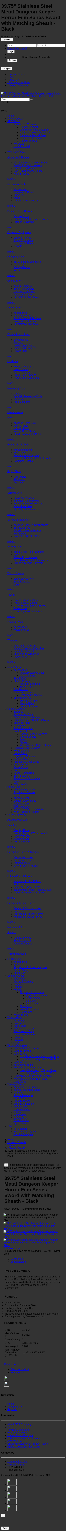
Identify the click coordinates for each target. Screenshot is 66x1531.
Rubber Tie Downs (24, 222)
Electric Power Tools (18, 334)
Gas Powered (21, 689)
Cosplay (11, 825)
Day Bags (19, 1023)
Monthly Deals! (22, 146)
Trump (17, 149)
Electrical (19, 195)
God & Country (22, 1098)
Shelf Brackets (21, 775)
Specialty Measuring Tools (28, 396)
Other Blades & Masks (26, 865)
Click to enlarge (12, 1248)
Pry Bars (18, 482)
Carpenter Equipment (19, 232)
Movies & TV (20, 1117)
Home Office (20, 753)
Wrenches (12, 640)
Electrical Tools (22, 723)
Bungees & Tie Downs (19, 211)
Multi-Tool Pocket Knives (27, 887)
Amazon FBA (14, 1441)
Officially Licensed (23, 692)
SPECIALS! (13, 121)
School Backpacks (24, 773)
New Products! (15, 118)
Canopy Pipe (21, 1062)
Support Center (16, 74)
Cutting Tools (14, 280)
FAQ (10, 77)
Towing (11, 595)
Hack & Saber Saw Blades (28, 171)
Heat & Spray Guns (24, 345)
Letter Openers (22, 863)
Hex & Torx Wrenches (25, 651)
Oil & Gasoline (21, 1120)
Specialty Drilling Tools (26, 324)
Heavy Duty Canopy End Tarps (30, 1078)
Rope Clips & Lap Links (26, 377)
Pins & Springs (22, 372)
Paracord (18, 1039)
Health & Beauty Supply (27, 748)
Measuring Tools (16, 388)
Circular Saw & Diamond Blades (31, 162)
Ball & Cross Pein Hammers (29, 552)
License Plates (22, 1109)
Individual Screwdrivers (26, 501)
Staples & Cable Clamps (27, 778)
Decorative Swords (24, 860)
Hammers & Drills (23, 461)
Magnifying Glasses (24, 756)
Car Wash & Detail (24, 192)
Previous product (19, 1369)
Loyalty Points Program (20, 1435)
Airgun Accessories (36, 995)
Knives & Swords (16, 814)
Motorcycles (20, 1115)
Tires (16, 584)
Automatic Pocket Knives (27, 881)
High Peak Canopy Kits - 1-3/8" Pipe (39, 1056)
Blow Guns (19, 452)
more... (11, 179)
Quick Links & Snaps (25, 375)
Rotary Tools (20, 351)
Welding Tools (15, 621)
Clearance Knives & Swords (35, 132)
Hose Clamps (21, 369)
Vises (17, 270)
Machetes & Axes (16, 927)
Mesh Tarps (20, 1081)
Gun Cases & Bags (24, 1031)
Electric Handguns (30, 684)
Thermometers (21, 803)
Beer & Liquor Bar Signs (27, 1090)
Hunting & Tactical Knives (21, 903)
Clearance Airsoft (29, 127)
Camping (18, 984)
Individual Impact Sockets (27, 530)
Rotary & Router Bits (25, 321)
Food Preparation (23, 728)
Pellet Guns (32, 1003)
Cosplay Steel (21, 838)
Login (11, 51)
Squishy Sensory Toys (26, 1131)
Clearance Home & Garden (34, 129)
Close (5, 1528)
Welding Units (21, 629)
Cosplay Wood (22, 841)
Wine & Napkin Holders (26, 812)
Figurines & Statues (24, 792)
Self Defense (14, 959)
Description (16, 1259)
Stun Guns (19, 973)
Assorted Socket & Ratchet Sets (31, 525)
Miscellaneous (15, 412)
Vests (16, 1042)
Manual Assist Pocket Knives (29, 892)
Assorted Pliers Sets (25, 423)
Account (7, 39)
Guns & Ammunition (24, 1103)
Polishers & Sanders (25, 348)
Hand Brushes (21, 173)
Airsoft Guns (14, 667)
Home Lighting (21, 750)
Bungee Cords (21, 216)
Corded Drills (21, 339)
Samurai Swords (23, 943)
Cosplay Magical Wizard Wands (31, 833)
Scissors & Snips (23, 294)
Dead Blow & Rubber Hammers (31, 560)
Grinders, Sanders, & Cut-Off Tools (32, 458)
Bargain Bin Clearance (26, 124)
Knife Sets (19, 884)
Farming (18, 1092)
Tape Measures (22, 402)
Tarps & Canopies (17, 1045)
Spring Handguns (29, 700)
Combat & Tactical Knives (27, 908)
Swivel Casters (22, 581)
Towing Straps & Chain (26, 600)
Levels (17, 393)
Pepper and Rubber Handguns (30, 967)
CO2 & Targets (28, 675)
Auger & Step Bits (23, 315)
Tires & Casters (15, 573)
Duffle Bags (20, 1026)
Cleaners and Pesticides (27, 717)
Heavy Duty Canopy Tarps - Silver (38, 1070)
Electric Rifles (27, 686)
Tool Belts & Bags (23, 243)
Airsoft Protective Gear (32, 672)
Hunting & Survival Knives (28, 916)
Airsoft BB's (20, 678)
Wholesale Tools (16, 152)
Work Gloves (20, 784)
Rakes (23, 739)
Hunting (18, 989)
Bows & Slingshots (30, 1009)
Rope (16, 770)
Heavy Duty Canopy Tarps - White (38, 1073)
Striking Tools (14, 546)
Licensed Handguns (31, 695)
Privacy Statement (17, 85)
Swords (11, 932)
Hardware (12, 361)
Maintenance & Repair (26, 200)
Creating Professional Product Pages (27, 1443)
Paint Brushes (21, 764)
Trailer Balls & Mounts (25, 603)
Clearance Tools (28, 141)
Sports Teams (21, 1123)
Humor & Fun (21, 1106)
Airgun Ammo (33, 998)
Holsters (18, 1037)
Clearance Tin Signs (31, 138)
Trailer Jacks (20, 608)
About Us (13, 79)
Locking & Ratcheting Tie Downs (31, 219)
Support (6, 69)
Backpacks (19, 1020)
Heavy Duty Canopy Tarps (28, 1067)
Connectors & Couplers (26, 455)
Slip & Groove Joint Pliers (27, 434)
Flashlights (19, 725)
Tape (16, 781)
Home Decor (14, 787)
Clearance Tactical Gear (33, 135)
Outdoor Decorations (25, 800)
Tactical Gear (14, 1017)
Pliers (10, 417)
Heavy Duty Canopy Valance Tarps (33, 1076)
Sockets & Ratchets (18, 519)
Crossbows (26, 1012)
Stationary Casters (24, 578)
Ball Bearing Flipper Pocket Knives (33, 889)
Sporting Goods (15, 975)
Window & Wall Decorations (29, 809)
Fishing (18, 987)
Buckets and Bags (23, 714)
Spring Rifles (27, 703)
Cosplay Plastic (22, 836)
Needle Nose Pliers (24, 431)
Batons (17, 964)
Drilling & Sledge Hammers (28, 563)
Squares (18, 399)
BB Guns (31, 1000)
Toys (9, 1126)
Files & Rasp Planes (25, 168)
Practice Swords (22, 940)
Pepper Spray (21, 970)
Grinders (18, 342)
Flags (17, 795)
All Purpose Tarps (23, 1064)
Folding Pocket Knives (19, 876)
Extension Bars (22, 527)
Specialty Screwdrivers (26, 509)
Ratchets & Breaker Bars (27, 536)
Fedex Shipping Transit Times (23, 1438)
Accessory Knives (17, 820)
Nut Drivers (20, 533)
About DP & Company (19, 1424)
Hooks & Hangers (23, 366)
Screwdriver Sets (23, 506)
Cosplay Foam (21, 830)
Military (17, 1112)
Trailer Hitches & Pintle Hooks (30, 605)
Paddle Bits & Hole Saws (27, 318)
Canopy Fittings (22, 1051)
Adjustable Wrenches (25, 645)
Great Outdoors (22, 1101)
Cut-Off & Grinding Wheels (28, 165)
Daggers (18, 911)
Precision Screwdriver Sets (28, 503)
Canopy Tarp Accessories (27, 1048)
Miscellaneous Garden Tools (35, 745)
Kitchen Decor (21, 798)
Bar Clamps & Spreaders (27, 262)
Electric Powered (23, 681)
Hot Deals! (19, 143)
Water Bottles (21, 1014)
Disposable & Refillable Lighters (31, 720)
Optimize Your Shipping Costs (23, 1446)
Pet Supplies (20, 1128)
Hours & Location (17, 1461)
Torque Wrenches (23, 656)
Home (10, 116)
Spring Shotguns (29, 706)
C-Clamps (19, 264)
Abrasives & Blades (18, 157)
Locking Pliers (21, 428)
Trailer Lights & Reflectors (28, 611)
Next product (17, 1372)
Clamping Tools (15, 256)
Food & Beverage (23, 1095)
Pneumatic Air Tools (18, 444)
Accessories (20, 189)
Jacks (17, 197)
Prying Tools (14, 471)
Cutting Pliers (21, 425)
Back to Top (10, 1364)
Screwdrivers (14, 492)
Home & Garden (16, 709)
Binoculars (19, 978)
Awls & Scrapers (23, 286)
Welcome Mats (22, 806)
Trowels (18, 246)
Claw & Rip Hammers (25, 557)
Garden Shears (28, 736)
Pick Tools (19, 479)
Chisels (18, 554)
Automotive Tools (16, 184)
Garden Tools (21, 731)
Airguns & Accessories (32, 992)
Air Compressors (23, 449)
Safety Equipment (23, 240)
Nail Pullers (20, 476)
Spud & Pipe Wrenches (26, 654)
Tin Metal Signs (15, 1084)
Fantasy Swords (22, 937)
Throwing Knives (16, 953)
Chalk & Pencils (22, 237)
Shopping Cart (15, 1406)
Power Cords (21, 767)
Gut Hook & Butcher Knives (28, 914)
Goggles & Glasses (24, 1028)
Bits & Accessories (24, 498)
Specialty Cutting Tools (26, 297)
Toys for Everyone (23, 1134)
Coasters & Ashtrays (25, 789)
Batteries (18, 711)
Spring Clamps (22, 267)
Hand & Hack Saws (24, 291)
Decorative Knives (23, 857)
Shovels (24, 742)
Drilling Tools (14, 307)
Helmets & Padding (24, 1034)
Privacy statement (17, 1432)
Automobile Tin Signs (25, 1087)
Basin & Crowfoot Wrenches (29, 648)
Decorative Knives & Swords (23, 852)
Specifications (18, 1261)
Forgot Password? (17, 48)
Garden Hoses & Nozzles (33, 734)
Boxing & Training (23, 981)
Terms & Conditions (18, 82)
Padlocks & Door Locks (26, 761)
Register (12, 60)
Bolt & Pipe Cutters (24, 288)
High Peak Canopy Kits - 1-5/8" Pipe (39, 1059)
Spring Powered (22, 697)
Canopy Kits (20, 1053)
